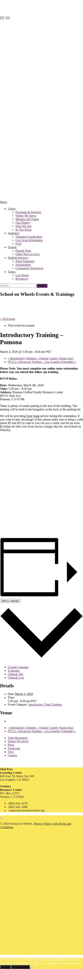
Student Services (18, 257)
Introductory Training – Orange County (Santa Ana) (40, 358)
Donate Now (23, 250)
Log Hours (22, 275)
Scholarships (23, 264)
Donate (12, 247)
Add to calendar (10, 600)
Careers (12, 755)
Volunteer (13, 233)
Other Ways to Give (27, 254)
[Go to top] (1, 818)
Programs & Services (28, 212)
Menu (3, 202)
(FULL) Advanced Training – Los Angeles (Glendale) (42, 361)
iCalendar (13, 670)
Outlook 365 (15, 674)
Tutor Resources (18, 737)
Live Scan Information (29, 240)
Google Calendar (18, 667)
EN (2, 17)
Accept (5, 966)
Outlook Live (16, 677)
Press (11, 744)
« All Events (7, 318)
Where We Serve (25, 215)
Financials (14, 748)
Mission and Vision (27, 219)
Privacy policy (20, 966)
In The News (23, 229)
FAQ (18, 243)
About (11, 208)
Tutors (11, 271)
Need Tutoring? (25, 261)
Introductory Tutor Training (45, 704)
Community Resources (29, 268)
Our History (22, 222)
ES (8, 17)
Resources (21, 278)
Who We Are (23, 226)
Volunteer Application (28, 236)
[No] (31, 967)
